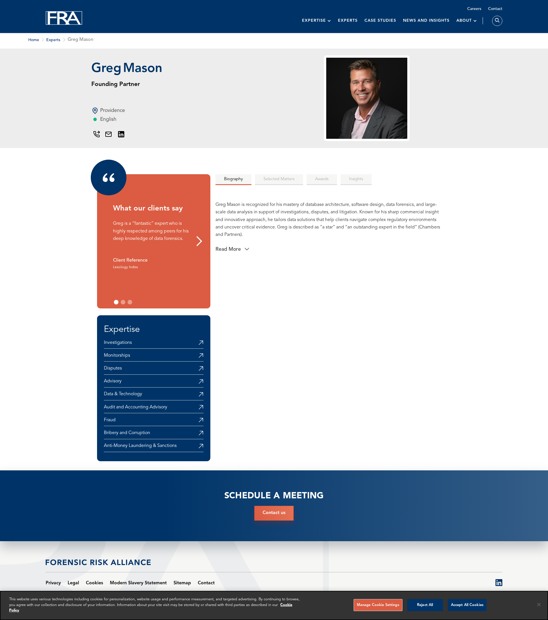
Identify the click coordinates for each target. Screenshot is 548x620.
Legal (73, 583)
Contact (495, 9)
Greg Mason (80, 39)
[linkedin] (498, 583)
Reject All (425, 605)
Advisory (113, 381)
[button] (316, 20)
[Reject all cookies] (539, 604)
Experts (348, 21)
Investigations (118, 342)
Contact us (274, 513)
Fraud (110, 420)
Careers (474, 9)
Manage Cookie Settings (378, 605)
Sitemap (182, 583)
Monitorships (117, 355)
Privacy (53, 583)
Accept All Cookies (467, 605)
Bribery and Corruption (127, 433)
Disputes (113, 368)
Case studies (380, 21)
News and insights (426, 21)
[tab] (233, 179)
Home (33, 40)
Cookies (94, 583)
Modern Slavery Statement (138, 583)
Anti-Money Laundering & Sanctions (140, 446)
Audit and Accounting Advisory (135, 407)
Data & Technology (123, 394)
